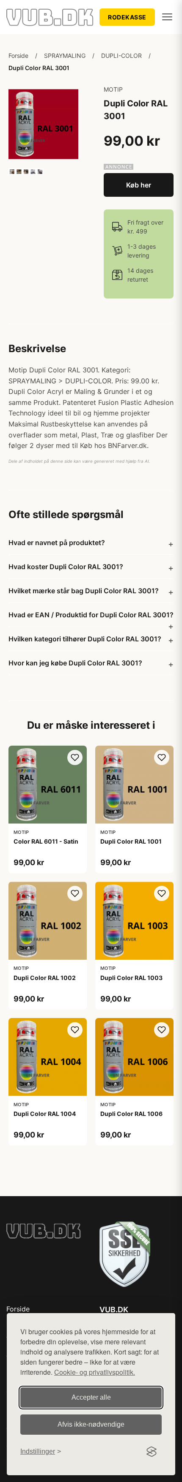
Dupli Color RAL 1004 (45, 1113)
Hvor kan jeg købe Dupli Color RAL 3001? (75, 663)
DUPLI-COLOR (121, 55)
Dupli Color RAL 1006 (131, 1113)
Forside (18, 55)
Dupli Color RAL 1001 (131, 841)
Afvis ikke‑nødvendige (91, 1424)
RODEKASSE (127, 17)
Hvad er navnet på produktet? (56, 542)
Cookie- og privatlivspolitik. (94, 1372)
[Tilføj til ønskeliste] (75, 757)
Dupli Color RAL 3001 (38, 67)
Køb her (138, 185)
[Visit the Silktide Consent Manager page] (151, 1451)
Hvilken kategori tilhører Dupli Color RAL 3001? (84, 639)
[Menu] (167, 16)
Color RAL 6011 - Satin (46, 841)
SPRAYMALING (64, 55)
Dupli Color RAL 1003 (131, 977)
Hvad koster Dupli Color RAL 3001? (65, 566)
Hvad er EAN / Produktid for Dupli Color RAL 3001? (91, 615)
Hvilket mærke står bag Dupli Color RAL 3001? (83, 590)
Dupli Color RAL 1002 (45, 977)
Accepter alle (91, 1397)
